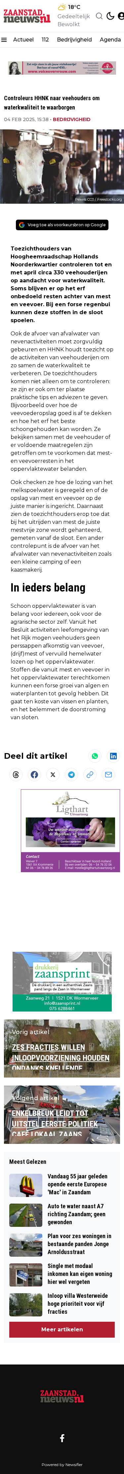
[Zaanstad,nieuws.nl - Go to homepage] (62, 1396)
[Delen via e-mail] (108, 774)
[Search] (99, 16)
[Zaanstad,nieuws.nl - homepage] (27, 16)
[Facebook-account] (62, 1438)
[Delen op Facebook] (34, 774)
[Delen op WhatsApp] (95, 756)
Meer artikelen (62, 1329)
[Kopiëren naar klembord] (90, 774)
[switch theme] (110, 16)
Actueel (23, 39)
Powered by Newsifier (62, 1464)
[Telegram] (71, 774)
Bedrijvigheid (74, 39)
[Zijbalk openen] (4, 40)
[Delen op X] (53, 774)
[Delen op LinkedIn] (113, 756)
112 (45, 39)
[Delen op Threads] (15, 774)
